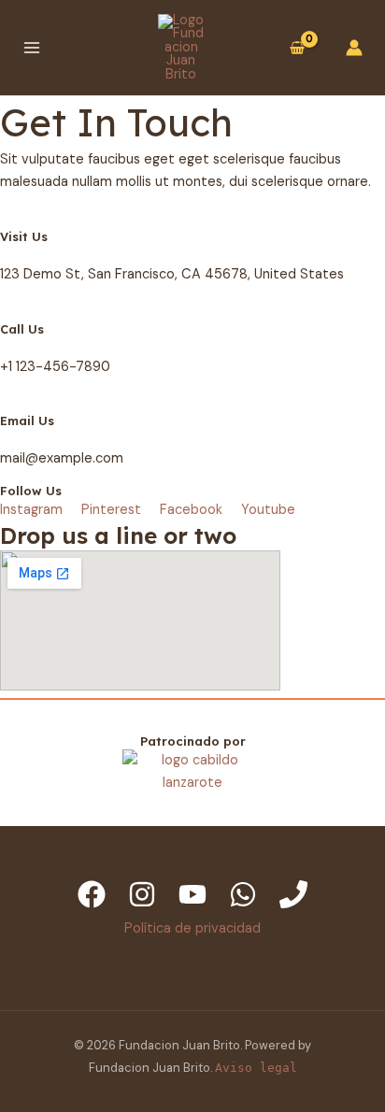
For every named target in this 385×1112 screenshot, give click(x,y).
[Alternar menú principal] (31, 47)
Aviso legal (256, 1068)
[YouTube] (192, 894)
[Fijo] (293, 894)
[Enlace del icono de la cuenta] (354, 47)
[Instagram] (142, 894)
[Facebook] (92, 894)
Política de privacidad (192, 928)
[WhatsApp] (243, 894)
